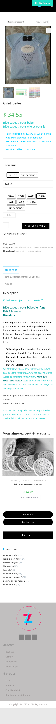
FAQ (7, 680)
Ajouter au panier (35, 226)
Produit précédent (16, 21)
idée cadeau (35, 251)
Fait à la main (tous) (24, 247)
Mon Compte (11, 666)
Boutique (9, 652)
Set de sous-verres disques (28, 484)
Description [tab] (11, 270)
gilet (22, 251)
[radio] (13, 175)
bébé (16, 251)
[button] (48, 30)
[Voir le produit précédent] (5, 22)
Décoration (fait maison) (19, 480)
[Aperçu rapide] (16, 497)
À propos (9, 685)
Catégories (28, 522)
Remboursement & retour (17, 695)
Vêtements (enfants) (43, 247)
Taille (8, 184)
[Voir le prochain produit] (51, 22)
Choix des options (29, 497)
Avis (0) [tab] (8, 284)
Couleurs (10, 165)
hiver (27, 251)
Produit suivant (41, 21)
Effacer (10, 215)
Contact (9, 656)
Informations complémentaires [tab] (22, 277)
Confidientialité (12, 690)
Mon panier (11, 661)
